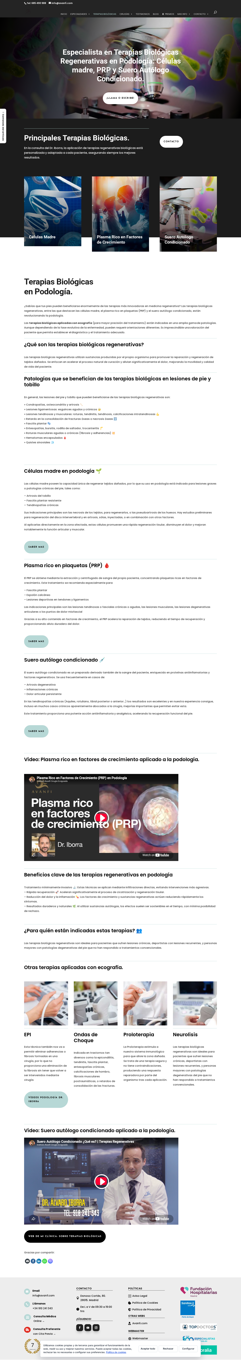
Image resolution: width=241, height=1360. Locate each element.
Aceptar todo (148, 1348)
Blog (156, 14)
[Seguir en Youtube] (87, 1327)
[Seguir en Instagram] (96, 1327)
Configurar (188, 1348)
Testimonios (143, 14)
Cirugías (124, 14)
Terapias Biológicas (104, 14)
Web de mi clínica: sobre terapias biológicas (64, 1236)
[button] (3, 126)
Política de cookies (116, 1352)
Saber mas (36, 547)
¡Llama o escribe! (120, 98)
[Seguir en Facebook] (79, 1327)
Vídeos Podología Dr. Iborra (45, 1099)
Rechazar (168, 1348)
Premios (169, 14)
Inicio (64, 14)
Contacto (200, 14)
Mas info (182, 14)
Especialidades (78, 14)
